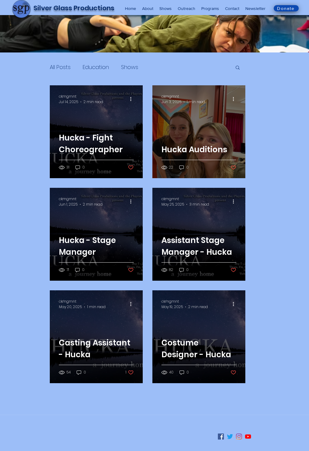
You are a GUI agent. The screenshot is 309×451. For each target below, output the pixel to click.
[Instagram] (239, 437)
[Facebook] (221, 437)
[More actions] (132, 99)
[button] (238, 68)
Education (96, 67)
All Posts (60, 67)
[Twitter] (230, 437)
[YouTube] (248, 437)
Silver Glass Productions (73, 8)
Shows (129, 67)
